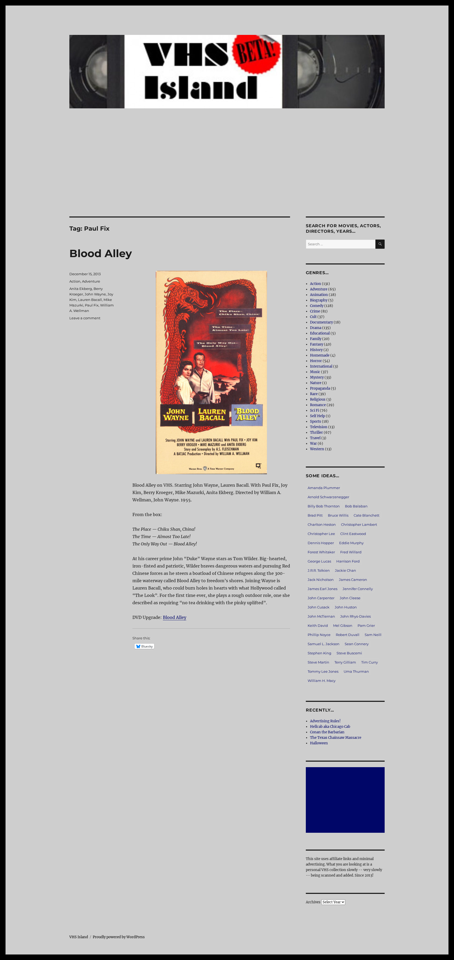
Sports (315, 421)
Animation (319, 295)
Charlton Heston (322, 524)
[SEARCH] (380, 244)
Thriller (316, 432)
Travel (315, 438)
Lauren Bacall (90, 300)
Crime (315, 311)
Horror (316, 361)
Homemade (319, 355)
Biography (318, 300)
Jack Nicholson (321, 579)
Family (315, 339)
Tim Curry (369, 662)
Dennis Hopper (321, 543)
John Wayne (95, 294)
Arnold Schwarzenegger (328, 497)
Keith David (318, 625)
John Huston (346, 607)
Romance (318, 405)
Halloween (319, 743)
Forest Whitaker (321, 552)
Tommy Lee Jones (323, 671)
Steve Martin (318, 662)
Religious (318, 399)
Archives (313, 902)
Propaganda (320, 388)
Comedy (316, 306)
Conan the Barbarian (327, 732)
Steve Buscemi (349, 653)
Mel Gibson (342, 625)
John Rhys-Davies (355, 616)
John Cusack (318, 607)
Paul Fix (92, 305)
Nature (315, 383)
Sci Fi (314, 410)
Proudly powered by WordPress (119, 937)
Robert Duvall (347, 635)
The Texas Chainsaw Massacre (335, 737)
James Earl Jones (322, 589)
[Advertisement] (227, 177)
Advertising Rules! (325, 721)
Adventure (91, 281)
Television (318, 427)
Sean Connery (357, 644)
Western (317, 449)
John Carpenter (321, 598)
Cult (313, 317)
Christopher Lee (321, 534)
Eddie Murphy (351, 543)
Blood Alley (100, 253)
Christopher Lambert (359, 524)
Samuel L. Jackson (323, 644)
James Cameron (353, 579)
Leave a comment (84, 318)
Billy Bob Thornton (324, 506)
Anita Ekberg (80, 289)
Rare (314, 394)
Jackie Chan (345, 570)
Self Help (317, 416)
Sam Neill (373, 635)
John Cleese (350, 598)
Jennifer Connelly (358, 589)
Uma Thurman (356, 671)
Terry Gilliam (345, 662)
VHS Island (78, 937)
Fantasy (316, 344)
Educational (320, 333)
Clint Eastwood (353, 534)
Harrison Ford (348, 561)
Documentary (321, 322)
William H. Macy (322, 680)
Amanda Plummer (324, 488)
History (316, 350)
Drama (315, 328)
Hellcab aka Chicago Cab (330, 726)
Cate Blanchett (366, 515)
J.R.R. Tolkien (319, 570)
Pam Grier (366, 625)
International (321, 366)
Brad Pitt (315, 515)
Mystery (317, 377)
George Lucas (319, 561)
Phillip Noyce (319, 635)
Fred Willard (351, 552)
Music (315, 372)
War (313, 443)
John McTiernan (321, 616)
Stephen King (319, 653)
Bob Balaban (356, 506)
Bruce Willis (338, 515)
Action (74, 281)
